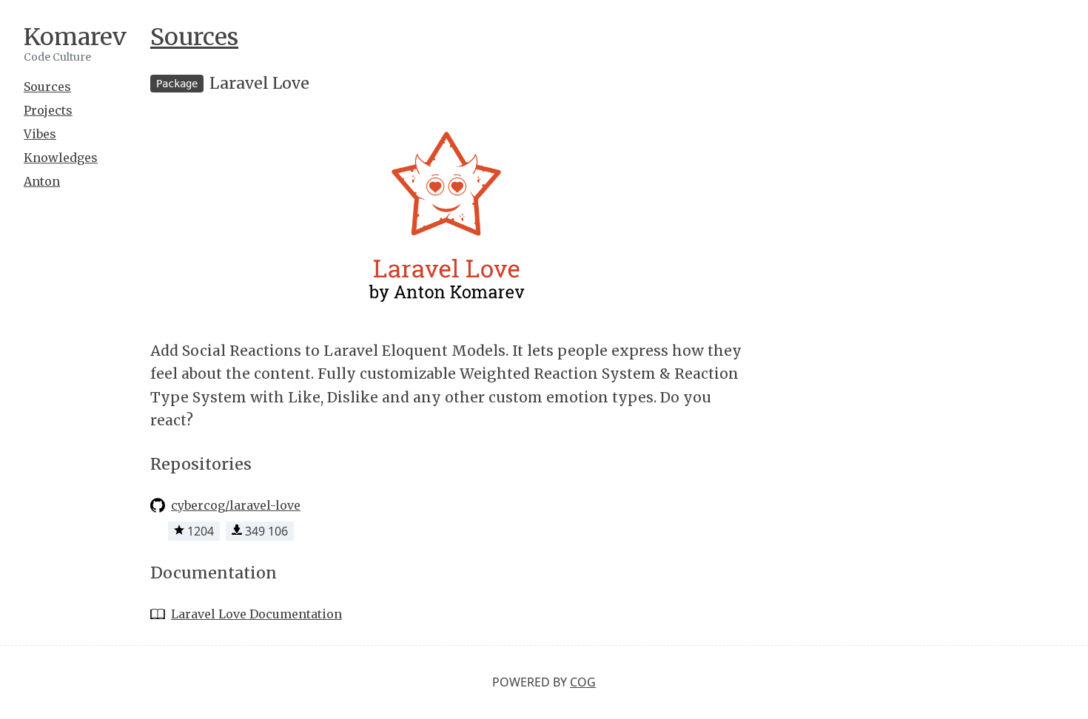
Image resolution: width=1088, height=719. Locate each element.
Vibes (40, 133)
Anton (42, 181)
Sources (47, 86)
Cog (583, 682)
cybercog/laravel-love (235, 505)
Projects (48, 110)
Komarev (75, 37)
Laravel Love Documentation (256, 614)
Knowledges (61, 157)
